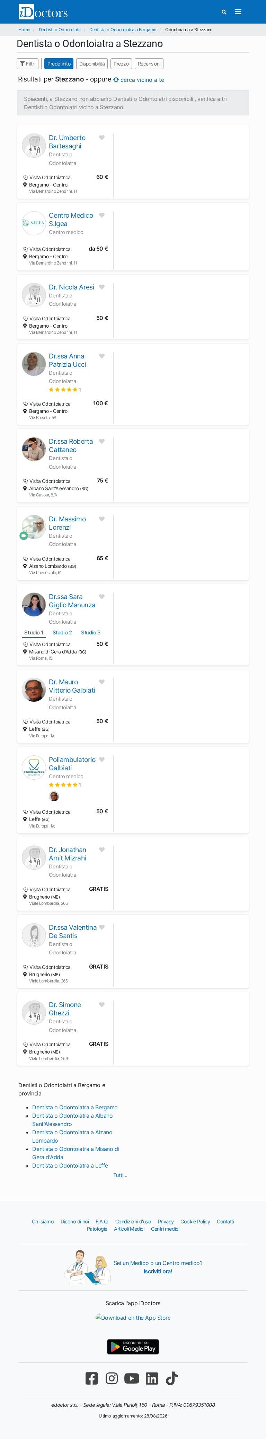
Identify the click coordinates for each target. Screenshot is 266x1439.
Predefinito (58, 64)
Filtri (30, 64)
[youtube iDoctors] (131, 1378)
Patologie (97, 1229)
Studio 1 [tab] (33, 632)
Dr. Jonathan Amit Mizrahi (67, 854)
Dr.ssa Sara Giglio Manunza (72, 600)
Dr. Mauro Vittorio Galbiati (72, 686)
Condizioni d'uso (133, 1221)
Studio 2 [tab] (62, 632)
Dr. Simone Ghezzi (65, 1008)
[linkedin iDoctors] (151, 1378)
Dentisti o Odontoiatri (60, 29)
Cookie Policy (195, 1221)
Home (24, 29)
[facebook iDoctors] (91, 1378)
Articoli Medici (129, 1229)
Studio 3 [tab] (90, 632)
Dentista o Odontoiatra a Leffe (70, 1165)
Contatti (225, 1221)
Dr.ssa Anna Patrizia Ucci (67, 360)
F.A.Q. (102, 1221)
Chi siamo (43, 1221)
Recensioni (149, 64)
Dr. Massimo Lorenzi (67, 523)
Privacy (166, 1221)
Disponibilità (92, 64)
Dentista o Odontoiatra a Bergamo (123, 29)
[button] (65, 389)
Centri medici (165, 1229)
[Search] (224, 12)
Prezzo (121, 64)
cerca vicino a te (141, 79)
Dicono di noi (75, 1221)
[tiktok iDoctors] (171, 1378)
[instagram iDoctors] (111, 1378)
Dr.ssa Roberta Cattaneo (71, 445)
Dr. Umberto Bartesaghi (67, 141)
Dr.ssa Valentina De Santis (73, 931)
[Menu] (238, 12)
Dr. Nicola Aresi (71, 287)
